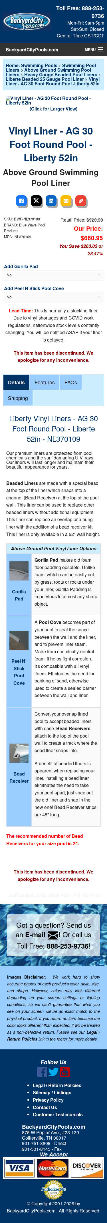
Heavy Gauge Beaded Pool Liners (60, 74)
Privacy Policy (48, 1100)
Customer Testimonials (58, 1114)
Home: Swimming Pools (31, 65)
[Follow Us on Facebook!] (42, 1075)
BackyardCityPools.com (32, 49)
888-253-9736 (93, 12)
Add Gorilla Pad (21, 266)
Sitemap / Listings (52, 1092)
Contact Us (45, 1107)
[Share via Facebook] (21, 200)
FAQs (70, 382)
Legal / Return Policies (57, 1085)
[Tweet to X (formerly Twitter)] (36, 200)
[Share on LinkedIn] (51, 200)
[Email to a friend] (65, 200)
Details (16, 382)
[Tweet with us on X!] (53, 1075)
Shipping (18, 397)
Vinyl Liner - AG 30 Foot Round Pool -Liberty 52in (53, 81)
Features (45, 382)
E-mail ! (42, 934)
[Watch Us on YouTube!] (65, 1075)
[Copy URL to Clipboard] (80, 200)
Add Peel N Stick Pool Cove (34, 288)
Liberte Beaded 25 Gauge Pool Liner (45, 79)
